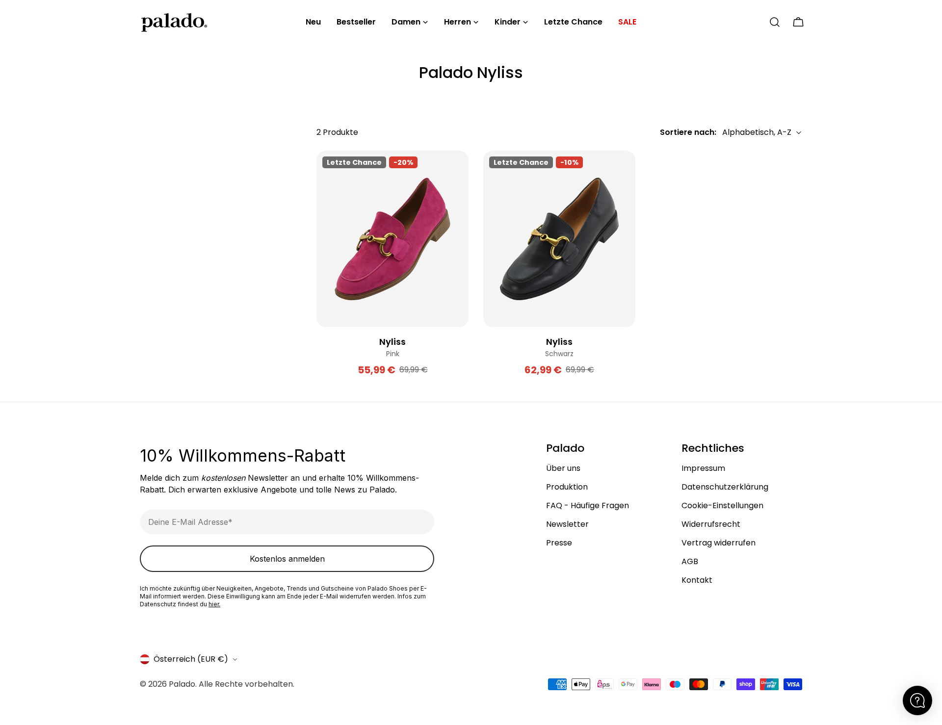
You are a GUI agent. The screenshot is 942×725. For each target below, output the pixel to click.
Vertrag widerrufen (718, 542)
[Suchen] (775, 22)
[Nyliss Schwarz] (559, 239)
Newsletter (567, 524)
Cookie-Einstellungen (722, 505)
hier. (214, 604)
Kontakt (696, 580)
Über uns (563, 468)
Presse (559, 542)
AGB (689, 561)
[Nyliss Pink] (392, 239)
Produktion (567, 486)
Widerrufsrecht (710, 524)
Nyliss (392, 342)
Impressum (703, 468)
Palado (182, 684)
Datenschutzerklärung (724, 486)
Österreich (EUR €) (191, 659)
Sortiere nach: (688, 132)
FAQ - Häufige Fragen (587, 505)
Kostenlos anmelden (287, 559)
